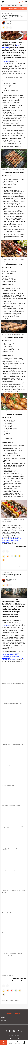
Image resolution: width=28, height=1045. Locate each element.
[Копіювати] (10, 27)
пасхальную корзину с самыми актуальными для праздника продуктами (11, 540)
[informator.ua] (3, 2)
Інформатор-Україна (8, 1038)
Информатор (6, 61)
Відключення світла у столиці (17, 8)
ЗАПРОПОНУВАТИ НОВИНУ (14, 1013)
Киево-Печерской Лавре (10, 653)
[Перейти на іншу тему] (19, 2)
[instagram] (10, 1031)
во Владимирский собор (12, 658)
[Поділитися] (7, 27)
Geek (15, 1038)
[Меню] (26, 2)
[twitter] (14, 1031)
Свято (11, 1000)
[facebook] (6, 1031)
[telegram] (18, 1031)
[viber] (21, 1031)
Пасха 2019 (23, 566)
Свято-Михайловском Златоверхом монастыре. (11, 656)
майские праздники (14, 566)
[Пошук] (23, 2)
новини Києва (5, 566)
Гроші (19, 1038)
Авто (23, 1038)
